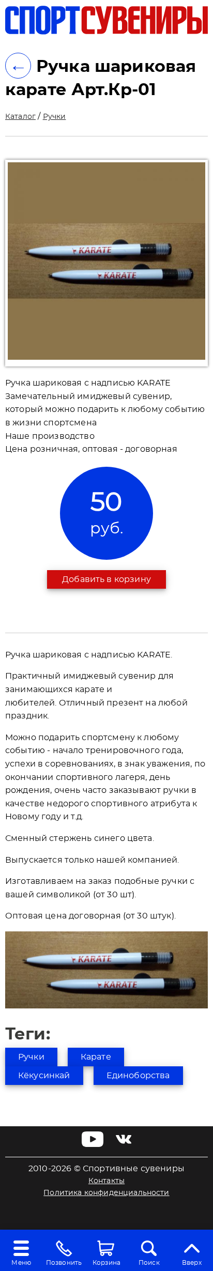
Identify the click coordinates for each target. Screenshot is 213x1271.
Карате (96, 1057)
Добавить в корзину (106, 579)
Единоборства (138, 1075)
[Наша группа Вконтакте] (123, 1144)
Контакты (106, 1181)
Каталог (20, 116)
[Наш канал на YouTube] (93, 1144)
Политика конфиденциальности (106, 1193)
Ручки (54, 116)
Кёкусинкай (44, 1075)
